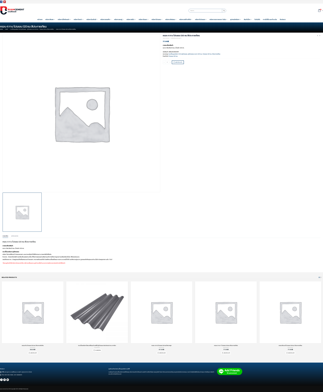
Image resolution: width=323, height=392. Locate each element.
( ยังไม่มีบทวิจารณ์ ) (175, 38)
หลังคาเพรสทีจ (105, 19)
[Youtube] (4, 2)
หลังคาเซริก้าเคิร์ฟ (185, 19)
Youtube (7, 380)
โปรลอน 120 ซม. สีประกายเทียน (211, 54)
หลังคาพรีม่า (130, 19)
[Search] (224, 10)
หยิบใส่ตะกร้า (178, 62)
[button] (319, 277)
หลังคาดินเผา (143, 19)
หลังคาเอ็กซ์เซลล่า (63, 19)
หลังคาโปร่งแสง (200, 19)
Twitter (4, 380)
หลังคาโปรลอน (156, 19)
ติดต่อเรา (283, 19)
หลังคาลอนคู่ (118, 19)
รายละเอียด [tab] (5, 236)
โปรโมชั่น (257, 19)
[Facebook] (1, 2)
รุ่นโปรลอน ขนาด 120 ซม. (195, 54)
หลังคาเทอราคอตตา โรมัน (218, 19)
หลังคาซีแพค (49, 19)
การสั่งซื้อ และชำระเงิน (270, 19)
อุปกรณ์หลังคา (235, 19)
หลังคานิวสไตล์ (91, 19)
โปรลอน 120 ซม (173, 56)
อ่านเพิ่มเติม (33, 350)
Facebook (1, 380)
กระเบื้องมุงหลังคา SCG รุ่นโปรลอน (177, 54)
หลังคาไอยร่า (78, 19)
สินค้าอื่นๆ (247, 19)
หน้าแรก (39, 19)
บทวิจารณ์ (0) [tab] (14, 236)
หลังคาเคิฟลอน (170, 19)
